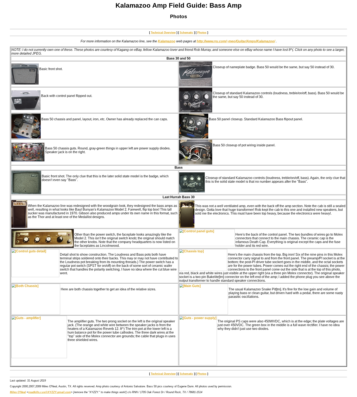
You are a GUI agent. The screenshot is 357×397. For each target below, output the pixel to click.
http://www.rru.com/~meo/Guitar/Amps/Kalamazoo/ (236, 41)
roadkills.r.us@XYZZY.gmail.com (49, 392)
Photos (201, 32)
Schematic (186, 32)
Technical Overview (163, 32)
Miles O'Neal (18, 392)
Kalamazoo (166, 41)
